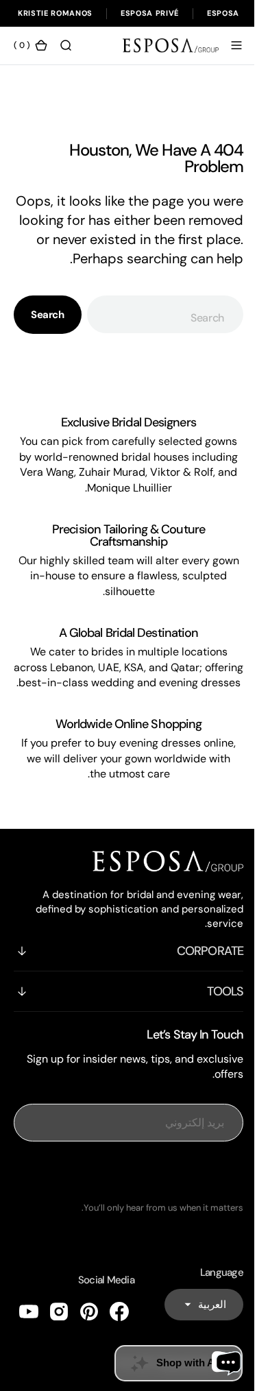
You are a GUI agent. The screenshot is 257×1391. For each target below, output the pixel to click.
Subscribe (123, 1206)
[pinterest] (89, 1346)
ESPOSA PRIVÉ (150, 13)
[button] (226, 45)
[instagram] (59, 1346)
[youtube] (29, 1346)
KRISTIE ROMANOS (55, 13)
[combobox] (159, 333)
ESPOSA (223, 13)
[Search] (66, 45)
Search (47, 334)
